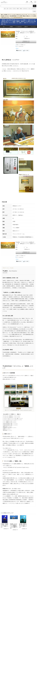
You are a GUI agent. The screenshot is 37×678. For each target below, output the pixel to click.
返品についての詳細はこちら (21, 44)
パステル (10, 8)
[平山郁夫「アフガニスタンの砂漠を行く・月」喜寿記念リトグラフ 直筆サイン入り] (14, 519)
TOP (3, 26)
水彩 (7, 8)
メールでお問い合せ (18, 26)
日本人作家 (4, 29)
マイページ (27, 2)
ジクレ (29, 8)
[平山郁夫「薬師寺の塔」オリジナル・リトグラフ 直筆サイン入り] (23, 519)
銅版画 (17, 8)
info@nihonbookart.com (17, 17)
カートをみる (31, 2)
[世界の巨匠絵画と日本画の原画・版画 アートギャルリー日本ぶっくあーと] (4, 3)
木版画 (21, 8)
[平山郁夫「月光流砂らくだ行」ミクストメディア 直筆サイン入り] (5, 519)
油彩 (4, 8)
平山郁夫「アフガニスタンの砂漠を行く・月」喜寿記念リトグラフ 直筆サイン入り (14, 526)
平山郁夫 (8, 29)
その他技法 (34, 11)
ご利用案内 (11, 26)
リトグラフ (14, 8)
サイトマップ (33, 26)
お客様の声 (26, 26)
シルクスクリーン (25, 8)
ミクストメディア (34, 8)
